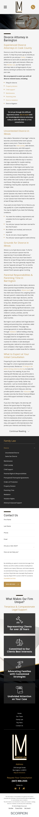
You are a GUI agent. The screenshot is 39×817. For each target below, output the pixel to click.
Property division (11, 86)
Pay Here (19, 723)
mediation (13, 332)
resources (27, 391)
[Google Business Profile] (16, 788)
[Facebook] (19, 788)
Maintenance (10, 93)
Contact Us (19, 726)
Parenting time (11, 97)
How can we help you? (11, 552)
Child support (10, 90)
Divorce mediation (12, 100)
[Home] (19, 7)
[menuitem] (18, 448)
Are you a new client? (11, 546)
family (23, 57)
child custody (20, 146)
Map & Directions (19, 773)
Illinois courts (26, 290)
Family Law (19, 720)
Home (19, 713)
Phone (6, 532)
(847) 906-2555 (19, 780)
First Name (7, 519)
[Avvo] (24, 788)
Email (5, 539)
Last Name (7, 526)
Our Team (19, 716)
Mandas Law (11, 65)
